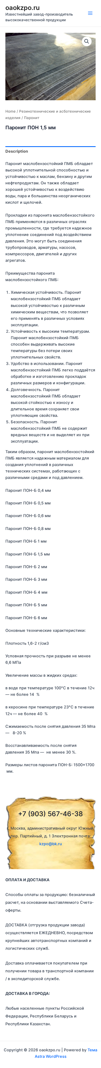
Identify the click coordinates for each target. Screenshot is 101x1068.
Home (10, 111)
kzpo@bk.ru (50, 843)
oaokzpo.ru (22, 8)
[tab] (50, 151)
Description (16, 151)
